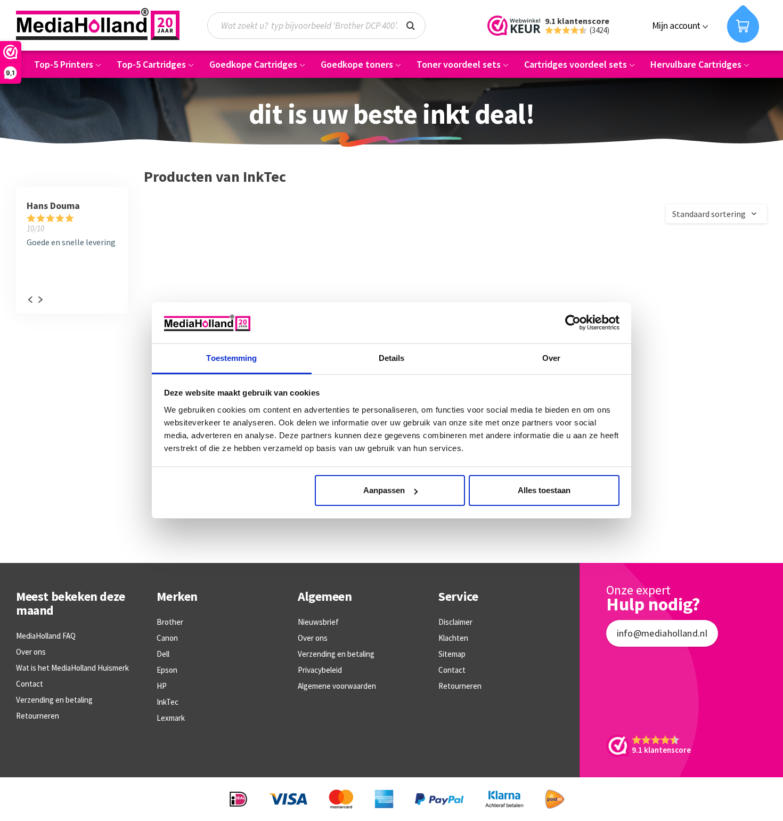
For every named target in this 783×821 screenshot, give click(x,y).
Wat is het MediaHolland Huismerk (72, 668)
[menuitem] (321, 25)
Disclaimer (455, 622)
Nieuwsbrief (318, 622)
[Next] (40, 299)
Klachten (453, 638)
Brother (170, 622)
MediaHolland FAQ (46, 636)
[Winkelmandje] (743, 24)
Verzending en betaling (54, 700)
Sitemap (452, 654)
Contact (29, 684)
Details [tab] (392, 358)
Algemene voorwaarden (337, 686)
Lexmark (171, 718)
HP (162, 686)
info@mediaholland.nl (662, 633)
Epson (167, 670)
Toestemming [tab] (231, 358)
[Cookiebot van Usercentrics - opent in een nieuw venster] (572, 323)
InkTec (167, 702)
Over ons (31, 652)
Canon (167, 638)
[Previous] (30, 299)
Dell (163, 654)
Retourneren (37, 716)
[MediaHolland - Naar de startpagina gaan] (98, 24)
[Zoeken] (411, 24)
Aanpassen (384, 490)
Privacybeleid (320, 670)
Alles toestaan (544, 490)
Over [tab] (551, 358)
